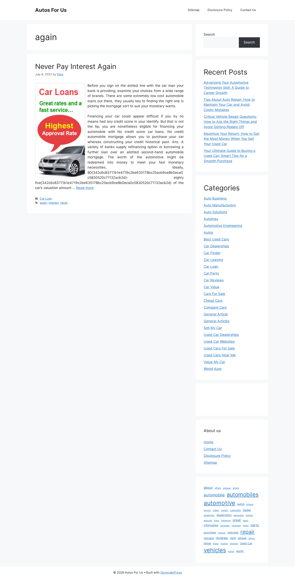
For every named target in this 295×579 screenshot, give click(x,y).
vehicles (215, 550)
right (233, 538)
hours (245, 520)
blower (249, 504)
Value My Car (214, 362)
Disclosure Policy (220, 10)
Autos (208, 232)
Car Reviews (214, 280)
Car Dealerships (216, 246)
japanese (225, 525)
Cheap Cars (213, 301)
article (236, 488)
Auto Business (215, 198)
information (211, 525)
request (209, 538)
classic (224, 510)
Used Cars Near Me (220, 355)
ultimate (234, 543)
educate (208, 520)
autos (240, 504)
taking (251, 538)
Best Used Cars (216, 239)
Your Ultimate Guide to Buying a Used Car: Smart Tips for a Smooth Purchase (229, 156)
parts (255, 525)
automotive (219, 502)
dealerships (224, 515)
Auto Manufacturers (220, 205)
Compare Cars (215, 307)
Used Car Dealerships (221, 335)
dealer (247, 510)
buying (207, 510)
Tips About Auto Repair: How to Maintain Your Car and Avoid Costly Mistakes (229, 105)
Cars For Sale (214, 294)
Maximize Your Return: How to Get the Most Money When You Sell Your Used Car (231, 139)
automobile (214, 495)
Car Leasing (213, 260)
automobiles (242, 494)
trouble (224, 543)
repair (247, 531)
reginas (222, 533)
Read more (85, 188)
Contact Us (248, 10)
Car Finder (212, 253)
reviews (222, 538)
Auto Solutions (215, 212)
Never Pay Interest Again (75, 66)
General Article (216, 314)
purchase (210, 532)
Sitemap (193, 10)
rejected (233, 532)
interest (54, 202)
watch (231, 551)
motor (246, 525)
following (226, 520)
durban (249, 515)
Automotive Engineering (223, 226)
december (239, 515)
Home (208, 442)
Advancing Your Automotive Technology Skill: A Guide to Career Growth (226, 88)
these (207, 543)
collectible (235, 510)
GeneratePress (171, 572)
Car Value (211, 287)
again (43, 202)
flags (216, 520)
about (208, 488)
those (216, 543)
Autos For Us (51, 10)
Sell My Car (213, 328)
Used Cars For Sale (219, 348)
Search (209, 34)
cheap (216, 510)
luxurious (236, 525)
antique (227, 488)
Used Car (246, 543)
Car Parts (211, 273)
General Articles (217, 321)
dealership (209, 515)
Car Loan (46, 198)
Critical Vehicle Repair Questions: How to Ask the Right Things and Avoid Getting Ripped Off (230, 122)
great (237, 520)
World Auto (213, 369)
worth (240, 551)
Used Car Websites (219, 342)
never (64, 202)
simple (242, 538)
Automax (211, 219)
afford (218, 488)
